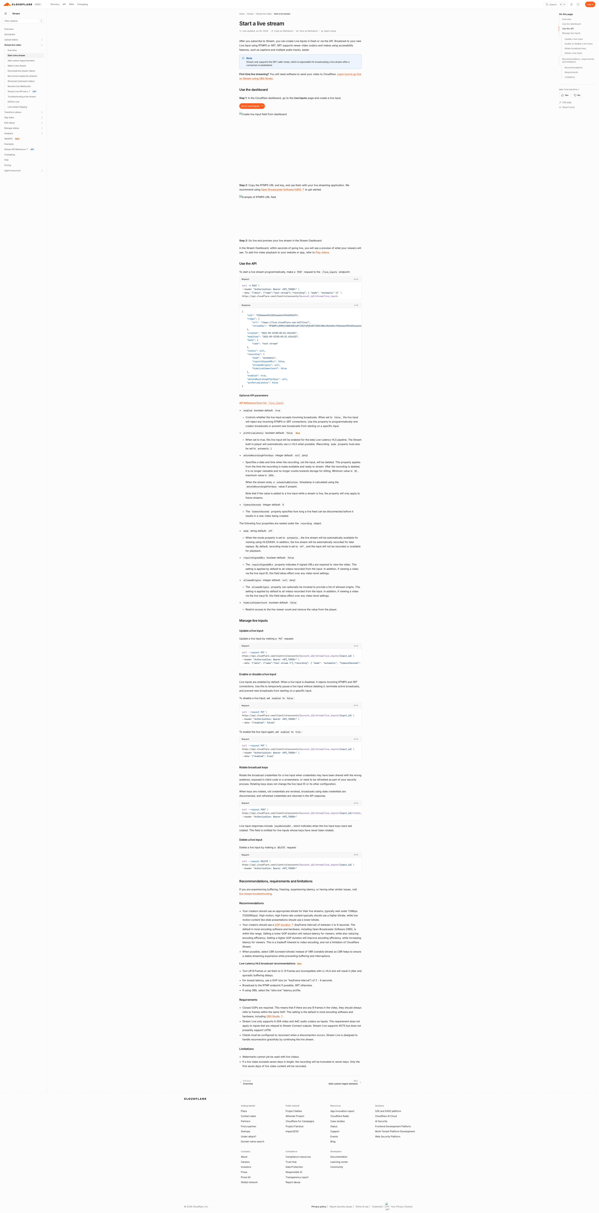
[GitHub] (571, 4)
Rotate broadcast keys (575, 48)
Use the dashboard (571, 24)
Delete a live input (573, 53)
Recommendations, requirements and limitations (578, 60)
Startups (245, 1131)
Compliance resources (298, 1156)
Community (336, 1166)
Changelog (82, 4)
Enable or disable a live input (578, 43)
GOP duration (284, 924)
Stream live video (264, 14)
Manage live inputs (571, 33)
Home (242, 14)
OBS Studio (274, 1016)
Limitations (570, 77)
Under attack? (248, 1136)
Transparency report (297, 1177)
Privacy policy (319, 1206)
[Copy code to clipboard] (358, 285)
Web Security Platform (387, 1136)
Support (334, 1131)
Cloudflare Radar (339, 1116)
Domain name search (252, 1141)
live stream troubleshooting (255, 893)
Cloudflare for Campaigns (300, 1121)
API (64, 4)
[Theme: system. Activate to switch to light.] (578, 4)
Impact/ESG (292, 1131)
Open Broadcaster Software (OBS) (282, 189)
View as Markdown (308, 31)
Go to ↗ (252, 106)
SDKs (71, 4)
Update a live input (574, 39)
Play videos (322, 252)
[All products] (5, 13)
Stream (250, 14)
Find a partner (248, 1126)
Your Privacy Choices (401, 1206)
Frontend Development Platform (393, 1126)
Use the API (568, 28)
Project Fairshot (294, 1126)
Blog (332, 1141)
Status (333, 1126)
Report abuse (293, 1182)
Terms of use (361, 1206)
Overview (566, 19)
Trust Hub (291, 1161)
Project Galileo (294, 1111)
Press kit (246, 1177)
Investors (246, 1166)
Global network (249, 1182)
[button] (300, 146)
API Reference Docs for (261, 402)
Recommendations (573, 67)
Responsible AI (294, 1172)
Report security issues (341, 1206)
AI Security (381, 1121)
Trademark (377, 1206)
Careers (245, 1161)
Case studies (337, 1121)
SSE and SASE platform (388, 1111)
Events (334, 1136)
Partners (245, 1121)
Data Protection (294, 1166)
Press (244, 1172)
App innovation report (342, 1111)
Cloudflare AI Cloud (386, 1116)
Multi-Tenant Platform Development (395, 1131)
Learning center (339, 1161)
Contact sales (248, 1116)
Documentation (338, 1156)
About (244, 1156)
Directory (55, 4)
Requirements (571, 72)
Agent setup (330, 31)
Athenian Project (295, 1116)
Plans (244, 1111)
